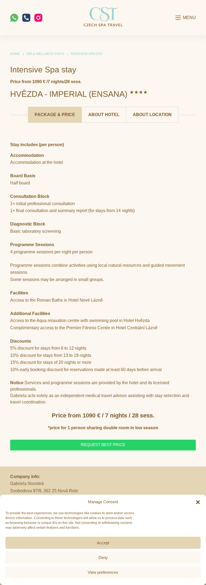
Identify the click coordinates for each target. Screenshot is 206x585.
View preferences (103, 572)
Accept (103, 542)
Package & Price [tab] (55, 114)
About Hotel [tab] (104, 114)
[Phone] (26, 18)
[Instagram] (38, 18)
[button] (198, 502)
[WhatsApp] (14, 18)
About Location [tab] (152, 114)
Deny (103, 557)
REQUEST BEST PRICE (103, 444)
